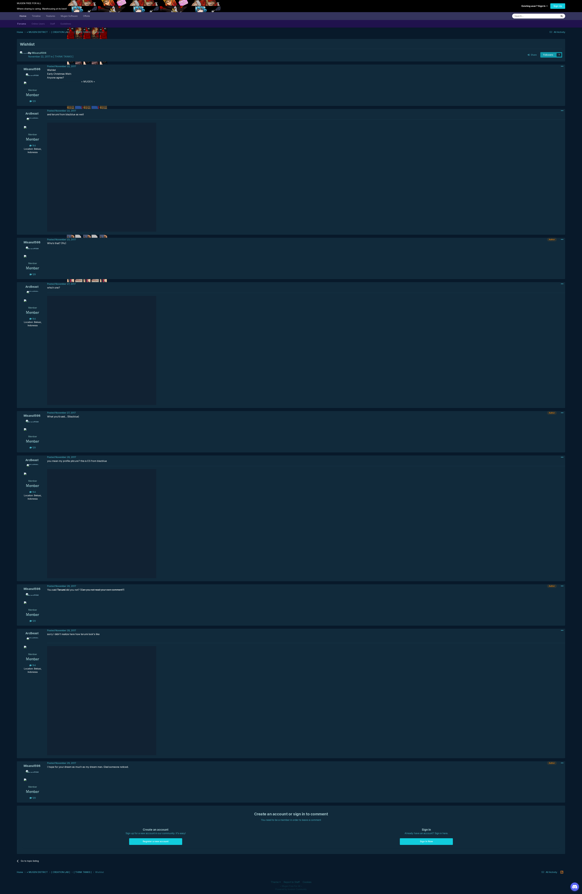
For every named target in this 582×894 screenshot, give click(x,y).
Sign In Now (426, 841)
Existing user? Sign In (534, 6)
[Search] (561, 16)
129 (34, 101)
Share (533, 54)
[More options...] (562, 66)
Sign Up (558, 6)
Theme (275, 882)
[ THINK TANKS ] (63, 56)
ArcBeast (31, 113)
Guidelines (65, 23)
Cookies (307, 882)
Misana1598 (32, 69)
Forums (21, 23)
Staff (52, 23)
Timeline (36, 16)
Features (50, 16)
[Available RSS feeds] (562, 872)
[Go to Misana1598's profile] (23, 54)
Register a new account (156, 841)
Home (23, 16)
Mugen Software (69, 16)
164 (34, 145)
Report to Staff (292, 882)
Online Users (38, 23)
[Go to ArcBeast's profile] (32, 124)
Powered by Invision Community (291, 889)
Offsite (86, 16)
